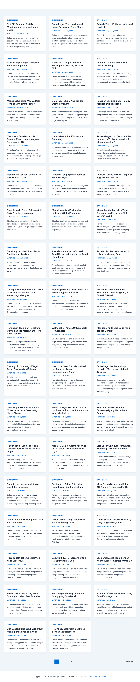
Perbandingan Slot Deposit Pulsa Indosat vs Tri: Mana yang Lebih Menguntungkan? (114, 139)
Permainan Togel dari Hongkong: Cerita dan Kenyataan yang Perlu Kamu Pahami (24, 331)
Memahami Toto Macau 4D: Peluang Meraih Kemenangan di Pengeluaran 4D (23, 139)
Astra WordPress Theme (96, 676)
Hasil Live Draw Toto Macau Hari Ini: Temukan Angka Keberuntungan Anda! (69, 369)
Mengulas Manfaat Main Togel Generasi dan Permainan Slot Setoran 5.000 (112, 213)
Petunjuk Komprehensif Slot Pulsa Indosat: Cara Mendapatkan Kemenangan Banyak (25, 292)
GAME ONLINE (12, 20)
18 (71, 661)
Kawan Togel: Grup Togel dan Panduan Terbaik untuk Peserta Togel (23, 448)
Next (129, 661)
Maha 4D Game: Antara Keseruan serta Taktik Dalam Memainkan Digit (69, 448)
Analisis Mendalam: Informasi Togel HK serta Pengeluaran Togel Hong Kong (70, 254)
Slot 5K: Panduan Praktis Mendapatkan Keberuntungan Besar (22, 27)
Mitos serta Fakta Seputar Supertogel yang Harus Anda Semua (112, 410)
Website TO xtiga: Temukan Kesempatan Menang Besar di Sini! (67, 65)
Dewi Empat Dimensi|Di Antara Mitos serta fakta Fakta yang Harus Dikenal (23, 410)
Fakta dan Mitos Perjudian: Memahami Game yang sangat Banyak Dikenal (113, 292)
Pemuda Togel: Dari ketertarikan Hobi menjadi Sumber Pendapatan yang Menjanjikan (70, 410)
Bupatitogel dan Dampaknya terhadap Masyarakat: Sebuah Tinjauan (112, 369)
